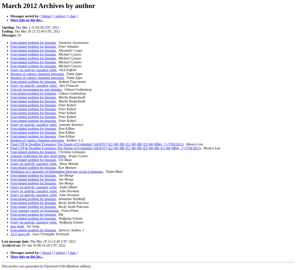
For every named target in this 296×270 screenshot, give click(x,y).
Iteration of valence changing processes (37, 74)
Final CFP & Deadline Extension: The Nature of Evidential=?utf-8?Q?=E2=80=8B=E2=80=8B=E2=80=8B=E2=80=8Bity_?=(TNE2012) (106, 148)
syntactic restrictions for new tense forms (38, 156)
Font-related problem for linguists (33, 42)
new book (17, 226)
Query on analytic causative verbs (33, 70)
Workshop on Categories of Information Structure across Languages (57, 171)
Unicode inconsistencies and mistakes (36, 89)
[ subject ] (60, 16)
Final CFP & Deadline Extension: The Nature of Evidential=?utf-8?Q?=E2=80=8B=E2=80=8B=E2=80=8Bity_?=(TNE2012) (97, 144)
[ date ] (73, 16)
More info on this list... (26, 20)
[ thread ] (47, 16)
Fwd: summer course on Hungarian (35, 210)
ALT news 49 (20, 234)
